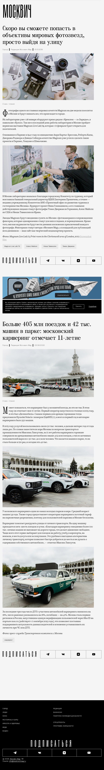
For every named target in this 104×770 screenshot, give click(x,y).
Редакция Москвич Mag (21, 50)
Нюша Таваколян (50, 246)
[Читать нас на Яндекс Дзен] (78, 261)
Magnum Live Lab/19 (12, 246)
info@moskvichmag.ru (17, 761)
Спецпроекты (59, 722)
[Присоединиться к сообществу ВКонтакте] (63, 261)
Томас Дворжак (68, 246)
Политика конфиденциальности (67, 716)
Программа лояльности (63, 726)
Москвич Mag (15, 759)
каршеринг (8, 640)
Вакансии (57, 712)
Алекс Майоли (31, 246)
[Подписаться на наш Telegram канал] (48, 261)
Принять (79, 306)
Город (5, 50)
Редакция (57, 708)
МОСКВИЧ (17, 11)
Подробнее (92, 306)
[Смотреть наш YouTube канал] (93, 261)
